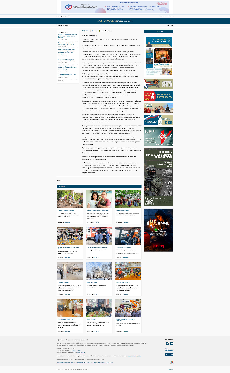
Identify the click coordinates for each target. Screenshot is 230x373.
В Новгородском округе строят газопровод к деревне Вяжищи (66, 60)
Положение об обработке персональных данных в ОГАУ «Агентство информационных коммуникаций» (85, 362)
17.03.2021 (85, 31)
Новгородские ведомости (133, 356)
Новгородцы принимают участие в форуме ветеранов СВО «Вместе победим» (67, 36)
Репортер (95, 31)
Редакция (170, 369)
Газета (67, 25)
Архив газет (159, 31)
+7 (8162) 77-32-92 (75, 350)
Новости (59, 25)
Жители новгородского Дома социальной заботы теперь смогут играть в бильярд (67, 67)
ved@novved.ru (81, 352)
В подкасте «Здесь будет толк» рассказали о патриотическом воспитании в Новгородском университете (66, 52)
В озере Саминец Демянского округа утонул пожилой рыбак (66, 43)
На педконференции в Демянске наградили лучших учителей (67, 75)
